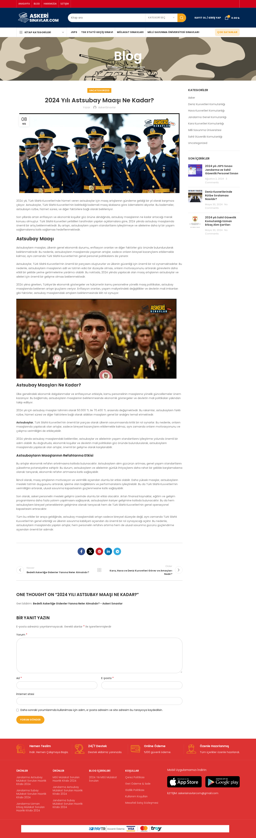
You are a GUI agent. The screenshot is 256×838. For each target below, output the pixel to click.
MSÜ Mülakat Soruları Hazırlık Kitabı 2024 (66, 779)
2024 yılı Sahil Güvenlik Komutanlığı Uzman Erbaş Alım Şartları (220, 221)
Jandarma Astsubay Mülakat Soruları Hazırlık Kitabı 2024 (31, 780)
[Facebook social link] (81, 551)
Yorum (21, 635)
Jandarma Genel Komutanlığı (207, 117)
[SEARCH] (181, 17)
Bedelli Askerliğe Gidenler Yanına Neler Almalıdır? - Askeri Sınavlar (78, 603)
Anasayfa (117, 67)
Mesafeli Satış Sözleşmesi (141, 803)
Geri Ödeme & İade (137, 784)
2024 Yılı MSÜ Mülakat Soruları (103, 779)
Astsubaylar (24, 422)
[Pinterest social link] (99, 551)
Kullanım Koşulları (136, 796)
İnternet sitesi (25, 694)
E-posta (107, 678)
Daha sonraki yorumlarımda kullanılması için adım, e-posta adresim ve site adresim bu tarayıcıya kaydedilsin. (91, 710)
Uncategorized (136, 67)
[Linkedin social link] (108, 551)
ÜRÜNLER (22, 771)
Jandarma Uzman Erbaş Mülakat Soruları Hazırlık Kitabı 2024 (30, 807)
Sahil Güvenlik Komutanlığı (205, 137)
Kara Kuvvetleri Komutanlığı (206, 123)
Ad (19, 678)
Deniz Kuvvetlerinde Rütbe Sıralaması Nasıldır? (218, 195)
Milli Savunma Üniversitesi (204, 130)
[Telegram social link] (117, 551)
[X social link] (90, 551)
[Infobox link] (42, 749)
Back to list (99, 570)
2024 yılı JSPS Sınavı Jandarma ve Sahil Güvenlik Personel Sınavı (221, 169)
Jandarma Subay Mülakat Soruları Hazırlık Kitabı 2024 (31, 794)
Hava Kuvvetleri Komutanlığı (206, 110)
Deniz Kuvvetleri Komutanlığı (206, 104)
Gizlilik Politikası (134, 790)
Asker (191, 98)
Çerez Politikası (134, 777)
